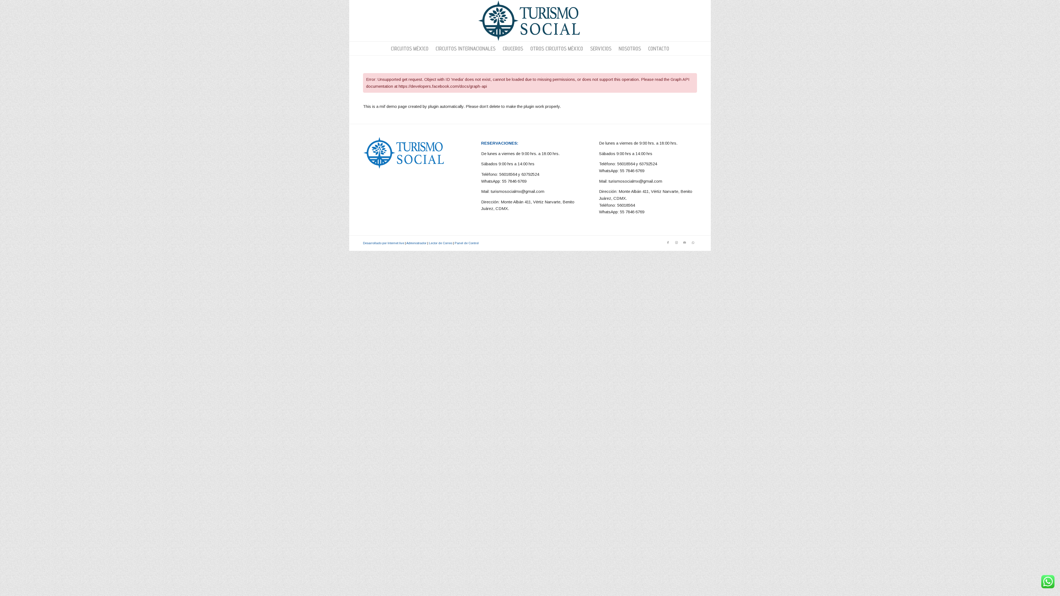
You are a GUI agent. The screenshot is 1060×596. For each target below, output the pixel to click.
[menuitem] (409, 48)
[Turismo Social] (530, 20)
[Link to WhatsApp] (693, 242)
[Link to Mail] (684, 242)
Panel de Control (467, 243)
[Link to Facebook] (668, 242)
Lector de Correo (440, 243)
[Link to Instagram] (676, 242)
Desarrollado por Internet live (383, 243)
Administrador (416, 243)
